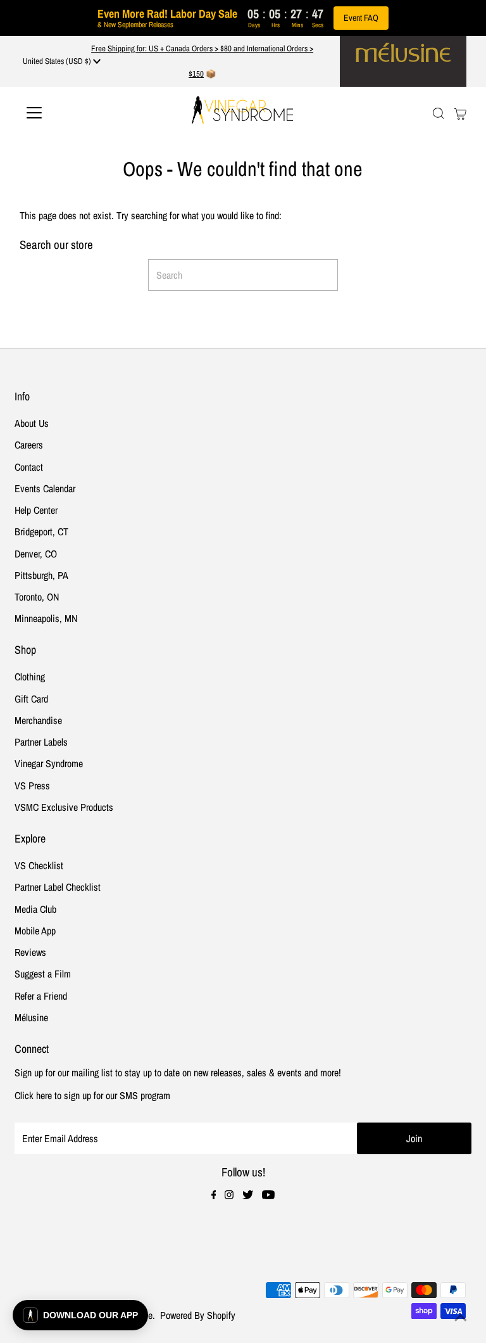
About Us (32, 423)
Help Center (36, 510)
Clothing (30, 677)
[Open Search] (438, 113)
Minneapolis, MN (46, 618)
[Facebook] (214, 1195)
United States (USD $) (58, 61)
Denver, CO (36, 554)
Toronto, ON (37, 597)
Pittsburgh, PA (41, 575)
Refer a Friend (41, 996)
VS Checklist (39, 865)
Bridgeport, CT (41, 531)
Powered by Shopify (197, 1315)
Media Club (35, 909)
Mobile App (35, 931)
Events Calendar (45, 488)
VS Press (32, 785)
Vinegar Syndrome (49, 763)
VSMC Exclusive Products (64, 807)
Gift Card (31, 699)
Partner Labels (41, 742)
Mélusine (31, 1017)
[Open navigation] (72, 113)
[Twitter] (247, 1195)
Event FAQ (361, 17)
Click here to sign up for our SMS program (92, 1095)
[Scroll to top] (460, 1317)
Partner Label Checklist (58, 887)
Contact (29, 467)
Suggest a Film (43, 974)
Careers (29, 445)
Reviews (30, 952)
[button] (80, 1315)
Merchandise (38, 720)
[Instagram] (229, 1195)
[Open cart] (460, 113)
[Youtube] (268, 1195)
